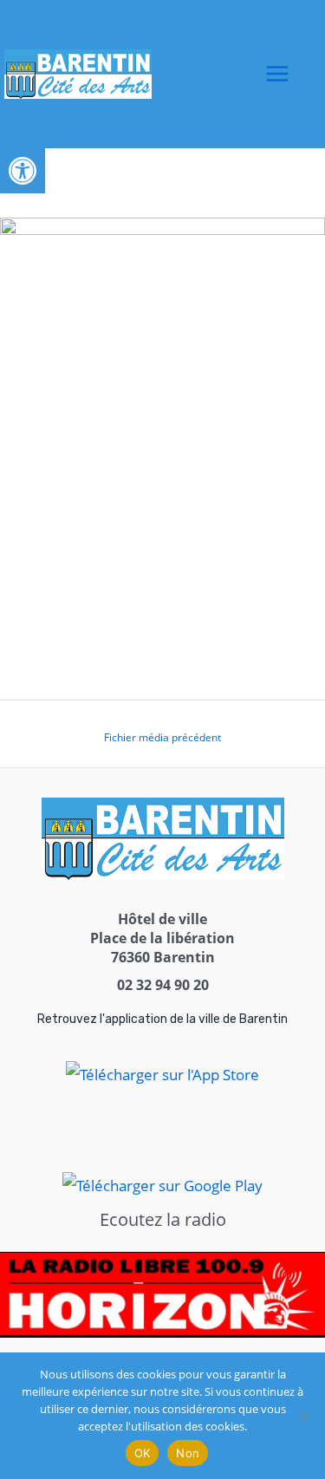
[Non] (303, 1415)
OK (142, 1453)
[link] (22, 170)
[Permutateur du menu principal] (278, 74)
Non (187, 1453)
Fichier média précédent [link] (162, 737)
